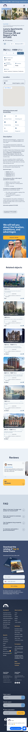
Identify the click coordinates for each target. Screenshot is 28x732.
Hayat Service (5, 639)
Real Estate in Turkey (18, 634)
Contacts (17, 665)
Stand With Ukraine (6, 653)
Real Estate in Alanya (18, 628)
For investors (18, 644)
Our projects (6, 610)
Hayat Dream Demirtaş (7, 614)
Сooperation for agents (7, 647)
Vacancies (5, 649)
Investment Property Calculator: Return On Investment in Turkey (19, 657)
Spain (16, 614)
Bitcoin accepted (6, 651)
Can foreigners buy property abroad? (12, 523)
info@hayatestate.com (7, 682)
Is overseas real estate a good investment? (10, 529)
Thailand (16, 616)
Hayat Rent (5, 637)
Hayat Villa (5, 626)
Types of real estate (19, 646)
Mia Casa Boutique (6, 624)
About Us (5, 635)
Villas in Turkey (17, 638)
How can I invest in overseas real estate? (12, 516)
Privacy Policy (9, 593)
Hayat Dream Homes (7, 612)
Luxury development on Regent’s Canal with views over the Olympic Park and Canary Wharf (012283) (13, 375)
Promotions (17, 663)
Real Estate (17, 626)
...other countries (18, 622)
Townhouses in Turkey (19, 640)
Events (4, 643)
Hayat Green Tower (6, 622)
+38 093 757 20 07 (6, 680)
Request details (14, 237)
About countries (18, 610)
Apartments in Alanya (18, 630)
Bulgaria (16, 618)
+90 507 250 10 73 (18, 680)
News (16, 661)
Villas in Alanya (17, 632)
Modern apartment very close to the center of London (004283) (12, 292)
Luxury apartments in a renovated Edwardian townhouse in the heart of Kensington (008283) (13, 347)
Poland (16, 620)
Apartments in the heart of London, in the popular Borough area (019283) (13, 432)
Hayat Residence (6, 627)
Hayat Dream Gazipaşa (7, 616)
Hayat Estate (5, 24)
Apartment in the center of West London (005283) (13, 319)
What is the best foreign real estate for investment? (12, 510)
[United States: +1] (5, 581)
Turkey (16, 612)
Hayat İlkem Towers (6, 620)
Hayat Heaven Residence (8, 618)
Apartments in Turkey (18, 636)
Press (4, 645)
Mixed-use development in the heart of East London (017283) (14, 404)
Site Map (4, 655)
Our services (5, 641)
